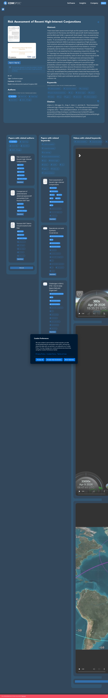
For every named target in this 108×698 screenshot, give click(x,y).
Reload (23, 696)
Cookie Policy (51, 354)
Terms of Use (61, 354)
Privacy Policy (41, 354)
